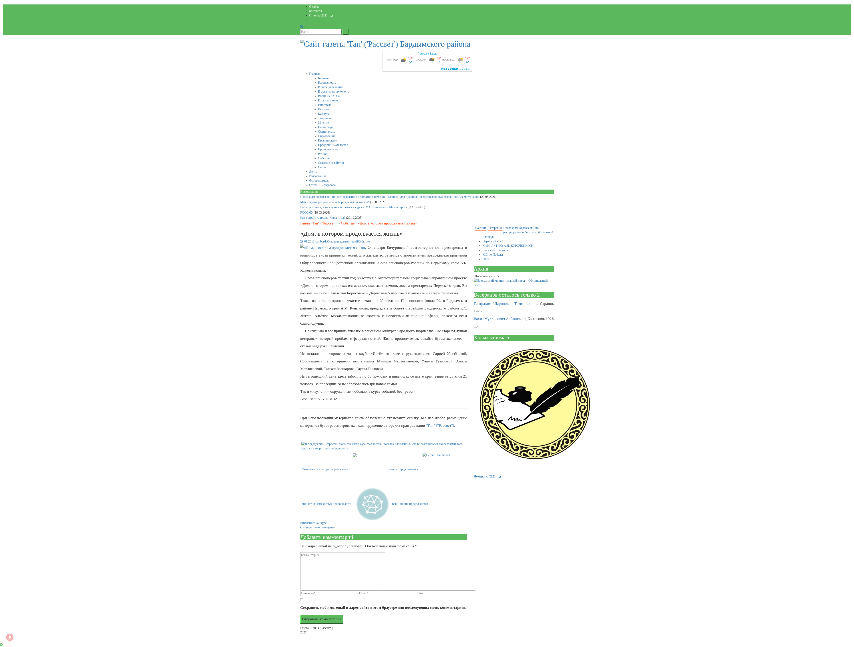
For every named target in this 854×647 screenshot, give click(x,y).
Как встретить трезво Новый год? (323, 217)
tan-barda (321, 241)
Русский (480, 228)
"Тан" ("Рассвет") (440, 425)
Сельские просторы (495, 250)
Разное (322, 154)
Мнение (323, 122)
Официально (326, 131)
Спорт (322, 167)
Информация (317, 176)
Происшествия (328, 149)
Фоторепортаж (319, 180)
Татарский (495, 228)
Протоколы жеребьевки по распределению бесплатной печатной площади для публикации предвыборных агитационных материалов (390, 196)
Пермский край (493, 241)
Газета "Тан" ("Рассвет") (318, 223)
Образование (326, 136)
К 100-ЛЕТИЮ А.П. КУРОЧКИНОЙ (507, 245)
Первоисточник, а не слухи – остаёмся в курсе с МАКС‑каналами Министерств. (354, 207)
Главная (314, 73)
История (323, 109)
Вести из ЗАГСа (329, 96)
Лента (313, 171)
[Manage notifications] (9, 637)
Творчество (325, 118)
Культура (324, 113)
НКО (486, 259)
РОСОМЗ (307, 212)
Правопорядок (327, 140)
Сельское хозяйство (331, 162)
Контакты (315, 11)
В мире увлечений (330, 87)
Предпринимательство (333, 145)
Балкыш (323, 78)
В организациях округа (333, 91)
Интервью (324, 105)
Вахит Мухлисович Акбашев (497, 319)
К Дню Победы (493, 254)
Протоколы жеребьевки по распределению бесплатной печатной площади (518, 232)
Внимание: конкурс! (314, 523)
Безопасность (327, 82)
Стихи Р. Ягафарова (322, 185)
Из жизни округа (329, 100)
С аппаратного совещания (317, 527)
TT (311, 20)
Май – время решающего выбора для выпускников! (335, 202)
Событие (324, 158)
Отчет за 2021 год (321, 15)
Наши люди (326, 127)
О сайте (314, 6)
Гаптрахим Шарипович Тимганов (502, 303)
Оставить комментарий (342, 241)
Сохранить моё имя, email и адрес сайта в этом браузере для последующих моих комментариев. (383, 607)
